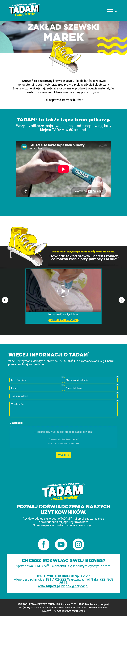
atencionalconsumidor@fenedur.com (68, 607)
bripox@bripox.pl (74, 586)
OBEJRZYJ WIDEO (63, 320)
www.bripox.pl (49, 586)
